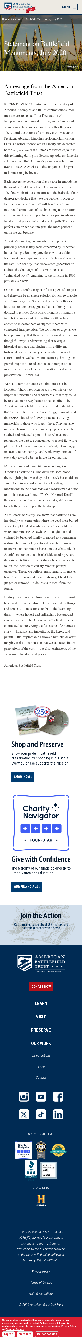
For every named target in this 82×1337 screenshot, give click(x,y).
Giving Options (41, 1055)
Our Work (41, 1043)
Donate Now (41, 987)
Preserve (41, 1030)
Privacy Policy (41, 1271)
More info (25, 1334)
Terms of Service (41, 1282)
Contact (41, 1078)
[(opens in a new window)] (24, 1097)
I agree (8, 1334)
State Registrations (41, 1294)
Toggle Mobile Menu (69, 7)
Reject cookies (47, 1334)
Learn (41, 1003)
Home (22, 6)
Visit (41, 1016)
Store (47, 1066)
